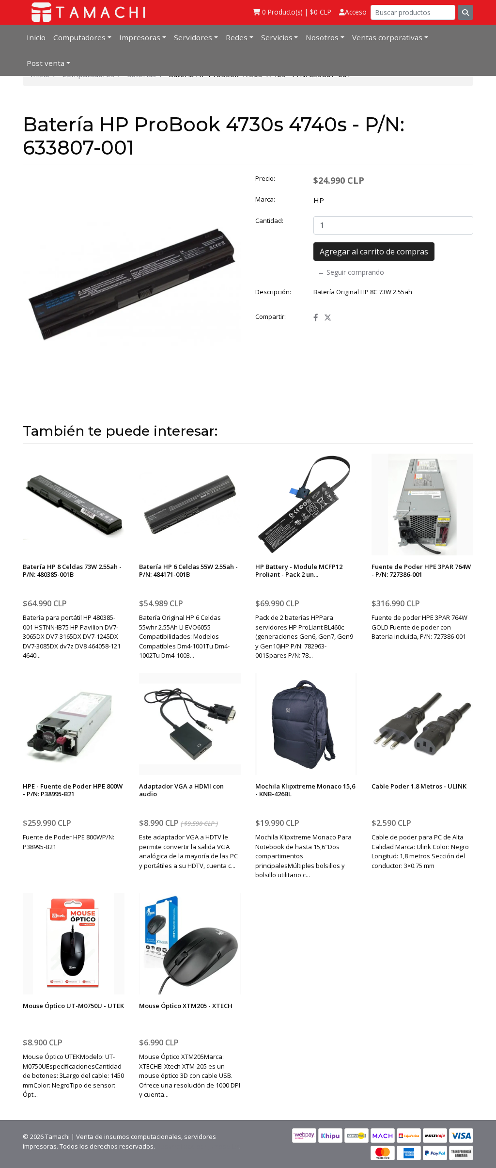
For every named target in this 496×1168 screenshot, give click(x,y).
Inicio (36, 37)
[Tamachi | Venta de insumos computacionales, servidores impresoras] (85, 12)
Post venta (45, 63)
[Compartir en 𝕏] (327, 317)
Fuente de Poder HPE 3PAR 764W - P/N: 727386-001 (421, 570)
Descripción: (273, 291)
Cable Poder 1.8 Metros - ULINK (419, 786)
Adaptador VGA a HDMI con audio (181, 790)
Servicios (277, 37)
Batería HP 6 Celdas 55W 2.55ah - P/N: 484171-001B (188, 570)
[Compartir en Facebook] (315, 317)
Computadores (79, 37)
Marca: (265, 199)
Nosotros (322, 37)
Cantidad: (269, 220)
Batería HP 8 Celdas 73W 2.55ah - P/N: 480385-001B (72, 570)
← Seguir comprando (351, 272)
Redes (237, 37)
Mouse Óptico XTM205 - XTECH (185, 1005)
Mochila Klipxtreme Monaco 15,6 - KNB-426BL (305, 790)
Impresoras (139, 37)
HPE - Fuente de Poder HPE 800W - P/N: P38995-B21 (73, 790)
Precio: (265, 178)
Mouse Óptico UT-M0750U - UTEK (73, 1005)
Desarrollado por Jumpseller (197, 1146)
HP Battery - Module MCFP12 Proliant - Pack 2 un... (298, 570)
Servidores (193, 37)
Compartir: (270, 316)
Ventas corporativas (387, 37)
